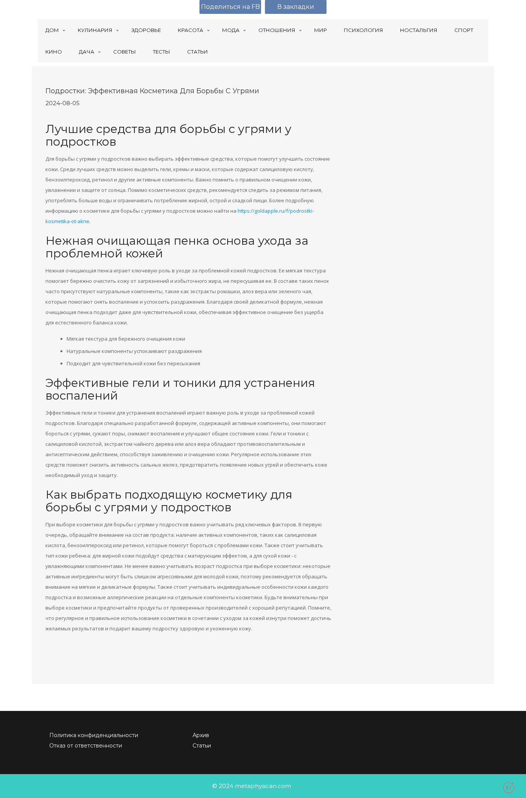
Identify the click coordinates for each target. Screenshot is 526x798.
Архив (201, 735)
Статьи (202, 745)
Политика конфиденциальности (93, 735)
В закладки (295, 6)
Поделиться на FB (230, 6)
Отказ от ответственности (85, 745)
